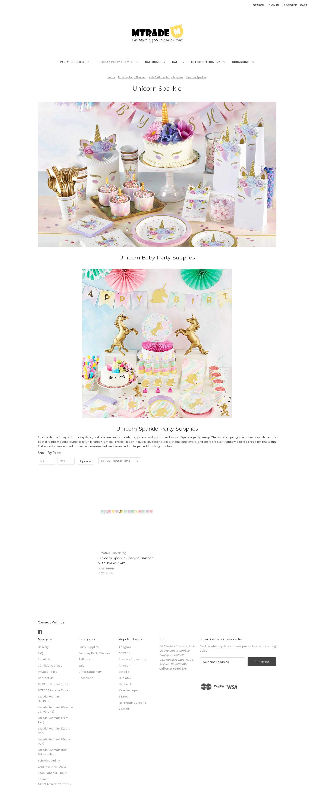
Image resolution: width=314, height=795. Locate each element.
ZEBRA (123, 696)
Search (258, 5)
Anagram (125, 647)
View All (124, 709)
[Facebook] (40, 632)
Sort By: (106, 460)
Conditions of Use (50, 665)
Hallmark (125, 684)
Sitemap (43, 779)
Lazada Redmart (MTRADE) (49, 699)
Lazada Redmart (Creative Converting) (55, 709)
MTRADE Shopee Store (53, 684)
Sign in (274, 5)
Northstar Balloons (132, 703)
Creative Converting (132, 659)
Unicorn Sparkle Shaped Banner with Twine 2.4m (125, 560)
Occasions (241, 62)
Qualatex (125, 678)
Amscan (124, 665)
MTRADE (124, 653)
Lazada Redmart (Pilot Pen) (53, 720)
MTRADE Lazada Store (53, 690)
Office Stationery (206, 62)
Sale (176, 62)
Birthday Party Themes (114, 62)
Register (290, 5)
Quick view (126, 508)
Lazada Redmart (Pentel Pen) (54, 741)
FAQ (40, 653)
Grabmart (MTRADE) (52, 767)
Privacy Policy (47, 672)
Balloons (153, 62)
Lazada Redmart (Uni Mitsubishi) (52, 752)
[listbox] (126, 461)
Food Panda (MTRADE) (53, 773)
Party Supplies (72, 62)
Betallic (124, 672)
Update (85, 461)
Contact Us (46, 678)
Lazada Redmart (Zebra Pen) (54, 731)
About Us (44, 659)
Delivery (43, 647)
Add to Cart (127, 515)
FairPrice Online (49, 760)
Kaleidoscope (128, 690)
